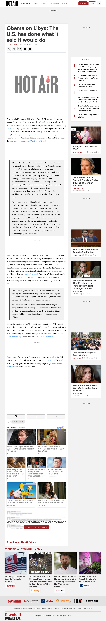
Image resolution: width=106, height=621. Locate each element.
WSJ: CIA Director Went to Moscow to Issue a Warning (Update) (88, 78)
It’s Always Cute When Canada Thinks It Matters (15, 579)
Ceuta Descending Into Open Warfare (84, 353)
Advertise (43, 608)
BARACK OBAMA (18, 422)
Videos (35, 3)
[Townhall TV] (55, 3)
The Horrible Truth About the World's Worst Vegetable (87, 579)
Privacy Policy (64, 608)
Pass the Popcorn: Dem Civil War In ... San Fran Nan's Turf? (85, 388)
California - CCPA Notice (85, 608)
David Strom (77, 358)
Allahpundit (13, 45)
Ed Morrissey (77, 152)
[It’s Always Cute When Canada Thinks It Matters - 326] (16, 563)
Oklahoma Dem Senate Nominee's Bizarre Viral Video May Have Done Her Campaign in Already (65, 581)
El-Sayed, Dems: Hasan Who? (85, 147)
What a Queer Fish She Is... (88, 91)
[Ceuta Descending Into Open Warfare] (86, 341)
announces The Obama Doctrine (34, 141)
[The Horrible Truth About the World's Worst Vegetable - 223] (90, 563)
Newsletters (36, 608)
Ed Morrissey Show (26, 608)
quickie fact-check (30, 274)
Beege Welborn (78, 188)
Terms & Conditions (53, 608)
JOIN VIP (83, 3)
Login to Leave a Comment (36, 527)
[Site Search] (99, 3)
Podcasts (25, 3)
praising (51, 360)
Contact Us (72, 608)
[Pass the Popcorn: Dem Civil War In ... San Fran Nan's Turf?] (86, 374)
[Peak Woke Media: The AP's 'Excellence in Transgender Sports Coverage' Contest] (86, 269)
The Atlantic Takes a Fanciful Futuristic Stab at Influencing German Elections (88, 108)
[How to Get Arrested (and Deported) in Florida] (86, 238)
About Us (17, 608)
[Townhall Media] (13, 616)
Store (43, 3)
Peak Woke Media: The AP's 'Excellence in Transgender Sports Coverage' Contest (84, 284)
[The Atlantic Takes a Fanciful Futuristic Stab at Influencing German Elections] (86, 166)
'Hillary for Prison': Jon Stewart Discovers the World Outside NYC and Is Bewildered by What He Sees (40, 581)
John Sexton (77, 255)
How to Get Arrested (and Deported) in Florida (86, 250)
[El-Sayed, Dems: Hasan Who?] (86, 135)
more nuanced (47, 336)
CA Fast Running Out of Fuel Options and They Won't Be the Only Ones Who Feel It (88, 99)
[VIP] (66, 3)
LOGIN (92, 3)
